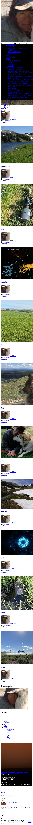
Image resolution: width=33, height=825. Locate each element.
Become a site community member (10, 802)
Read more (4, 122)
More (5, 727)
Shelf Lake (4, 512)
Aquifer (3, 667)
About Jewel (10, 45)
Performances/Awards (14, 68)
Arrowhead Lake (5, 166)
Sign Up (3, 792)
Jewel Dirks (13, 119)
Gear (8, 732)
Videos (5, 726)
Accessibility (20, 772)
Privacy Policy (12, 772)
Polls (8, 735)
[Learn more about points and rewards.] (0, 714)
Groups (9, 734)
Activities (6, 722)
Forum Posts (10, 729)
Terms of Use (4, 772)
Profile (5, 721)
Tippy (2, 408)
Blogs (8, 737)
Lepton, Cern (4, 282)
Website (3, 789)
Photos (5, 724)
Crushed (3, 612)
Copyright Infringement (12, 773)
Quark (2, 558)
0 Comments (6, 120)
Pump (2, 229)
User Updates (11, 738)
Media (8, 59)
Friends (9, 730)
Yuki (2, 461)
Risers (2, 345)
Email (3, 799)
